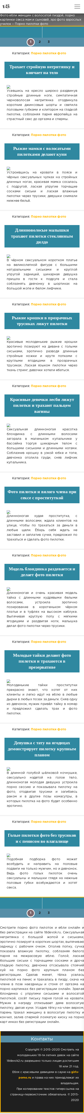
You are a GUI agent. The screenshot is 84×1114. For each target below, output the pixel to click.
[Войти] (20, 6)
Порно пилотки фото (48, 53)
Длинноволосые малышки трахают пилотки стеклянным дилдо (42, 236)
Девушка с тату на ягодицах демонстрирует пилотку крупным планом (42, 748)
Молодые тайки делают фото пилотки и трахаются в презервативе (42, 661)
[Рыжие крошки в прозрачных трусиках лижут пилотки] (42, 338)
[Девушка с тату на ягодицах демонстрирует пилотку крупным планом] (42, 769)
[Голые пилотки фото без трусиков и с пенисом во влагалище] (42, 855)
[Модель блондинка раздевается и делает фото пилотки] (42, 589)
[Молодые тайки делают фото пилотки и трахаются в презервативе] (42, 681)
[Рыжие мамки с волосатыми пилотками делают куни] (42, 168)
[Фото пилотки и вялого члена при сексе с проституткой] (42, 512)
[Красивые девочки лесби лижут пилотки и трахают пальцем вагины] (42, 425)
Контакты (42, 1039)
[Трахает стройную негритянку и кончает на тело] (42, 87)
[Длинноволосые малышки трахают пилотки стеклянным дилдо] (42, 256)
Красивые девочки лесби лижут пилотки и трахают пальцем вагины (42, 405)
